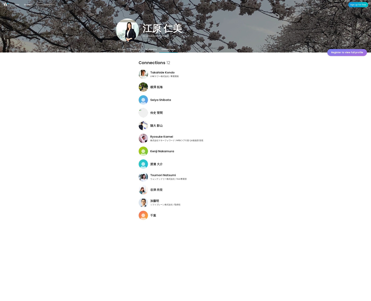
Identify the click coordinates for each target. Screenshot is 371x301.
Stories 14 (135, 49)
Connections (168, 49)
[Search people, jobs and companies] (341, 5)
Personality (151, 49)
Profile (121, 49)
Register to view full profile (347, 52)
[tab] (121, 49)
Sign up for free (358, 4)
